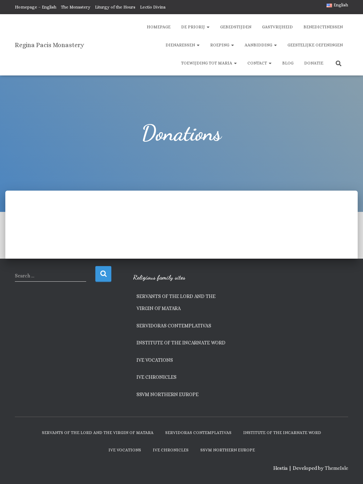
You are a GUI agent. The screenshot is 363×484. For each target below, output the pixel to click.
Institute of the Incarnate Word (180, 342)
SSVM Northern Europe (167, 394)
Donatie (313, 63)
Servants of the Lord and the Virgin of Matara (176, 302)
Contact (257, 63)
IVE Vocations (154, 360)
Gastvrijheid (277, 26)
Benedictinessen (323, 26)
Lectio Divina (153, 7)
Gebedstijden (235, 26)
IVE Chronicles (156, 377)
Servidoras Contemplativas (173, 325)
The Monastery (75, 7)
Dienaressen (181, 45)
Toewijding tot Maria (207, 63)
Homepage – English (35, 7)
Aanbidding (259, 45)
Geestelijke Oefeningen (315, 45)
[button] (208, 26)
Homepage (159, 26)
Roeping (220, 45)
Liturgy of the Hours (115, 7)
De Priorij (193, 26)
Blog (288, 63)
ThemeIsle (336, 468)
